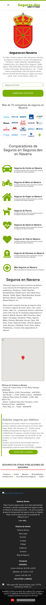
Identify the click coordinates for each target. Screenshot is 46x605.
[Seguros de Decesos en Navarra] (7, 254)
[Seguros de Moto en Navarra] (7, 183)
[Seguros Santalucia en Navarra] (14, 135)
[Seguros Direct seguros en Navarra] (6, 123)
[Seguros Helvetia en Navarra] (31, 123)
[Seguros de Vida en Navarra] (7, 239)
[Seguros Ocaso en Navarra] (23, 129)
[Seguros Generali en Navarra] (23, 123)
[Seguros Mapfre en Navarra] (6, 129)
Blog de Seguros (23, 555)
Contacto (23, 551)
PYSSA (23, 544)
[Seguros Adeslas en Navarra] (6, 116)
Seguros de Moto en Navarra (27, 182)
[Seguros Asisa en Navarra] (23, 116)
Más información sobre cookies (26, 600)
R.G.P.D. (23, 537)
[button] (23, 358)
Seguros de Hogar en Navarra (28, 196)
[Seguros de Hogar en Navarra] (7, 197)
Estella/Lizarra (7, 476)
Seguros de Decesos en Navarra (29, 253)
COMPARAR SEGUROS (22, 93)
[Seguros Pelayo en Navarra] (31, 129)
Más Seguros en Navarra (25, 267)
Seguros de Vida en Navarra (27, 239)
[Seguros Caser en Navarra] (39, 116)
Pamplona (6, 474)
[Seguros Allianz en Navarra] (14, 116)
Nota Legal (23, 533)
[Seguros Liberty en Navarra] (39, 123)
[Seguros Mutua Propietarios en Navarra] (14, 129)
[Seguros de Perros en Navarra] (7, 211)
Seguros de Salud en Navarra (27, 225)
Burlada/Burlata (37, 474)
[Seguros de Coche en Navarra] (7, 169)
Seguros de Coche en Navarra (28, 168)
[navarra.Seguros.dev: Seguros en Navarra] (23, 493)
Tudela (16, 474)
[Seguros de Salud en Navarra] (7, 225)
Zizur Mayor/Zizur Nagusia (26, 476)
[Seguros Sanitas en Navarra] (6, 135)
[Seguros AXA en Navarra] (31, 116)
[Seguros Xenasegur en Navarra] (23, 135)
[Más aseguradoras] (39, 135)
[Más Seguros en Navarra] (7, 268)
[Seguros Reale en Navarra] (39, 129)
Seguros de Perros (23, 211)
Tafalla (41, 476)
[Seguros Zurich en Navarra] (31, 135)
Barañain (25, 474)
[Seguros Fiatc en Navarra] (14, 123)
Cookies (23, 540)
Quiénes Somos (23, 530)
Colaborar (23, 548)
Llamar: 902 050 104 (23, 575)
